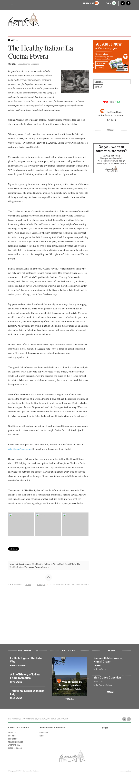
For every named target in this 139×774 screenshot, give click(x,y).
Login (41, 735)
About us (12, 732)
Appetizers (98, 681)
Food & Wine (16, 681)
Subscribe (88, 3)
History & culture (18, 665)
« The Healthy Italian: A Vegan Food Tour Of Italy (53, 564)
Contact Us (12, 738)
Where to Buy (14, 744)
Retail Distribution (15, 741)
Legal (105, 727)
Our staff (11, 735)
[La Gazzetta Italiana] (25, 20)
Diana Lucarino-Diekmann (28, 63)
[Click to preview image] (75, 81)
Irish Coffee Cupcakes (108, 677)
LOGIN (107, 3)
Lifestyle (12, 39)
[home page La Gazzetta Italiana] (72, 755)
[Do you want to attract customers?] (111, 158)
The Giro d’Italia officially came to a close (111, 113)
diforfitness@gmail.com (19, 448)
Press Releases (15, 747)
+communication (124, 770)
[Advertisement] (48, 613)
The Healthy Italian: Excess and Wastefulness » (44, 565)
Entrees (97, 665)
